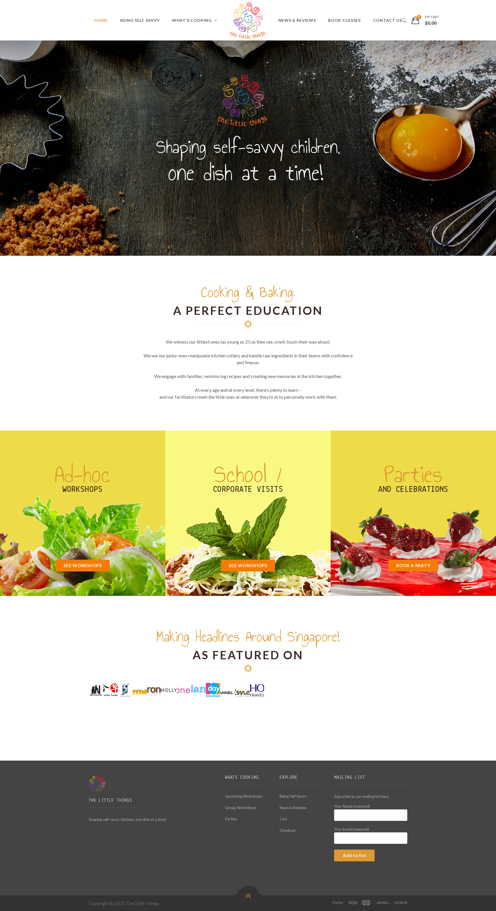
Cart (283, 819)
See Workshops (82, 565)
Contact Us (387, 20)
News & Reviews (297, 20)
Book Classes (344, 20)
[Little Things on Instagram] (106, 835)
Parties (231, 819)
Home (101, 20)
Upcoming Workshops (243, 796)
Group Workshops (240, 807)
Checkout (288, 830)
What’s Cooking (192, 20)
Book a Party (413, 565)
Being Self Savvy (140, 20)
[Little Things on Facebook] (92, 835)
